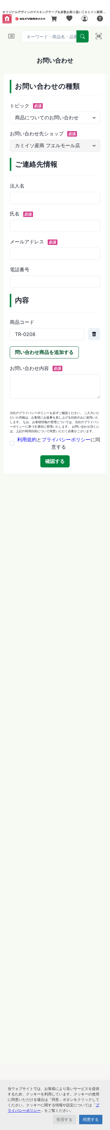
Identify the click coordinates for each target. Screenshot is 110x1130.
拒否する (64, 1119)
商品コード (22, 322)
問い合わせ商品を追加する (44, 352)
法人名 (17, 186)
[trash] (94, 334)
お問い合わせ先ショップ (43, 134)
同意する (91, 1119)
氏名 (21, 214)
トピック (26, 106)
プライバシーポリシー (66, 439)
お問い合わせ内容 (35, 368)
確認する (55, 461)
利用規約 (27, 439)
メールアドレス (33, 242)
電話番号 (19, 269)
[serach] (82, 36)
